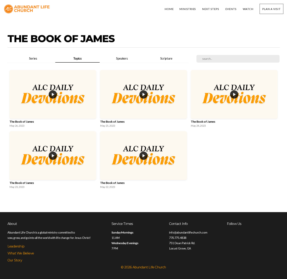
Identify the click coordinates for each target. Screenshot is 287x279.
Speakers (122, 58)
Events (231, 8)
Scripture (166, 58)
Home (169, 8)
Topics (77, 58)
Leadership (15, 246)
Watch (248, 8)
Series (33, 58)
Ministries (188, 8)
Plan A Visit (271, 8)
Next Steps (211, 8)
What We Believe (20, 253)
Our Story (14, 260)
